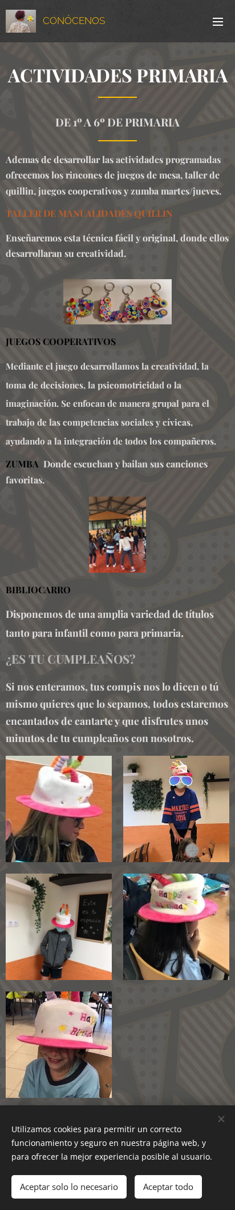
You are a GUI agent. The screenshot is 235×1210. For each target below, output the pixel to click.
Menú (217, 21)
